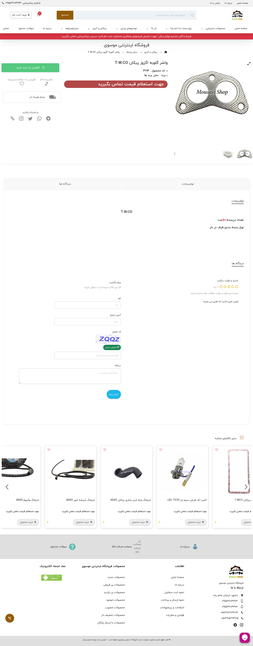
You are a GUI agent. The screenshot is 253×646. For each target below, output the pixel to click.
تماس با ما (215, 3)
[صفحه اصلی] (219, 15)
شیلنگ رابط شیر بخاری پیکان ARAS (130, 500)
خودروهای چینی (129, 28)
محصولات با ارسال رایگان (111, 623)
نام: (119, 298)
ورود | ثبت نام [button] (19, 15)
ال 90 (153, 28)
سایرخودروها (72, 28)
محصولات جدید (116, 577)
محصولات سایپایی (215, 28)
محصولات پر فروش (114, 585)
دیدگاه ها (65, 184)
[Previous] (245, 487)
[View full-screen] (249, 63)
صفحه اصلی (242, 3)
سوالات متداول (26, 28)
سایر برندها (131, 52)
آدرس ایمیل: (115, 315)
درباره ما (228, 3)
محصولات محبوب (115, 607)
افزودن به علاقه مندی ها (22, 79)
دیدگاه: (117, 365)
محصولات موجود (115, 600)
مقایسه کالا (46, 79)
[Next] (175, 154)
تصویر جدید (111, 347)
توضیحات (188, 184)
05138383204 (229, 612)
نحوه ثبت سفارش (174, 592)
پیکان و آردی (99, 28)
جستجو (65, 15)
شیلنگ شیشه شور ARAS (80, 500)
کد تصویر (116, 331)
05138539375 (230, 618)
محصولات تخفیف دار (113, 615)
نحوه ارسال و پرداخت (172, 600)
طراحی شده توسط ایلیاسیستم (94, 640)
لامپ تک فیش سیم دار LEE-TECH (187, 500)
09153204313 (230, 601)
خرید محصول (195, 522)
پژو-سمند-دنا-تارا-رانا (181, 28)
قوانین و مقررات (175, 615)
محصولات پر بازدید (114, 592)
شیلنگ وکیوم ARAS (27, 500)
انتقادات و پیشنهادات (172, 607)
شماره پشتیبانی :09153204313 (23, 3)
